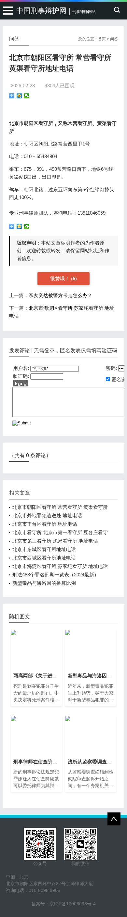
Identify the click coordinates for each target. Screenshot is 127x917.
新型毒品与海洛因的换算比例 (44, 583)
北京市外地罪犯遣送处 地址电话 (47, 515)
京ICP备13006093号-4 (72, 903)
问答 (114, 39)
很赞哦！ (60, 278)
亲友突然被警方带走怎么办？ (60, 295)
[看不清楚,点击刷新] (20, 383)
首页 (102, 39)
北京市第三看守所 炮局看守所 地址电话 (55, 541)
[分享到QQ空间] (19, 95)
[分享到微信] (27, 95)
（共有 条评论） (30, 455)
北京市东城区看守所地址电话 (44, 549)
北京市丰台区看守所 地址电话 (44, 524)
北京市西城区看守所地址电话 (44, 557)
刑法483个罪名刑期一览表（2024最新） (55, 574)
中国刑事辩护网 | (56, 10)
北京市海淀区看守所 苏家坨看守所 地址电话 (60, 566)
